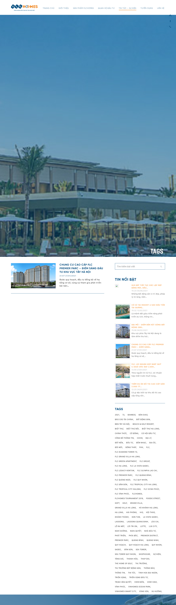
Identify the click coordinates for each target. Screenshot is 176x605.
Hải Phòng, (131, 512)
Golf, (125, 503)
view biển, (139, 582)
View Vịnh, (152, 582)
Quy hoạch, (120, 545)
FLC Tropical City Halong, (128, 489)
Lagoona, (119, 522)
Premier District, (149, 536)
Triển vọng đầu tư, (138, 577)
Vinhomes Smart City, (126, 591)
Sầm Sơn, (128, 549)
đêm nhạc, (141, 443)
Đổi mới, (119, 447)
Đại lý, (149, 438)
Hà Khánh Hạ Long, (148, 508)
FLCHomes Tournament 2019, (129, 498)
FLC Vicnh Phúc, (152, 489)
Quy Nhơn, (157, 545)
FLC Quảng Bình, (144, 475)
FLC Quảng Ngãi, (123, 480)
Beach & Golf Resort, (143, 424)
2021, (117, 415)
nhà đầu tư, (150, 531)
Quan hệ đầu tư (106, 8)
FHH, (141, 447)
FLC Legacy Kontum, (125, 470)
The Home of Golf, (124, 563)
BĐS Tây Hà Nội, (122, 424)
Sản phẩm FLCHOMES (83, 8)
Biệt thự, (119, 429)
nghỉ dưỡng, (121, 531)
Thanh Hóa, (132, 559)
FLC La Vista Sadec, (139, 466)
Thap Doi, (145, 559)
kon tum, (136, 517)
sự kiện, (157, 554)
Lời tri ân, (132, 526)
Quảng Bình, (138, 540)
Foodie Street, (153, 498)
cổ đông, (134, 433)
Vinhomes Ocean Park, (139, 587)
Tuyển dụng (147, 8)
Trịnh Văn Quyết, (123, 582)
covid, (140, 438)
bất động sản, (143, 419)
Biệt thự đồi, (133, 429)
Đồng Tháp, (131, 447)
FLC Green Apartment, (126, 461)
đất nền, (119, 443)
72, (123, 415)
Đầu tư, (130, 443)
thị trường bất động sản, (128, 568)
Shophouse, (145, 554)
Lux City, (153, 526)
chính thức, (121, 433)
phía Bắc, (133, 536)
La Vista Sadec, (150, 517)
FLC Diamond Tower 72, (126, 452)
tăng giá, (119, 559)
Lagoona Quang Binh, (138, 522)
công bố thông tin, (124, 438)
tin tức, (132, 573)
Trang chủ (48, 8)
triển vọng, (121, 577)
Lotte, (143, 526)
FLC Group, (145, 461)
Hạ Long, (119, 512)
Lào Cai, (155, 522)
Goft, (117, 503)
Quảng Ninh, (153, 540)
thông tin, (120, 573)
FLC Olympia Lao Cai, (147, 470)
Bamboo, (132, 415)
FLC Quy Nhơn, (141, 480)
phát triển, (120, 536)
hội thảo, (150, 512)
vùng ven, (144, 591)
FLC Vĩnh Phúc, (122, 494)
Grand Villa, (136, 503)
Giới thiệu (64, 8)
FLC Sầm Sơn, (121, 484)
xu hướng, (157, 591)
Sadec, (118, 549)
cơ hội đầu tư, (148, 433)
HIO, (142, 512)
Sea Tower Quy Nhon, (125, 554)
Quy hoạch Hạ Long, (139, 545)
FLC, (148, 447)
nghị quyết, (136, 531)
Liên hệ (160, 8)
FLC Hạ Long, (121, 466)
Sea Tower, (141, 549)
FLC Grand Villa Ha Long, (127, 457)
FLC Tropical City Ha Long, (143, 484)
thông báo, (149, 568)
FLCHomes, (137, 494)
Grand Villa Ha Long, (125, 508)
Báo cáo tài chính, (124, 419)
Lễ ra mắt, (120, 526)
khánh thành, (122, 517)
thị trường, (141, 563)
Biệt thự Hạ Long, (151, 429)
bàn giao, (143, 415)
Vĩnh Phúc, (120, 587)
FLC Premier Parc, (124, 475)
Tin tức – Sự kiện (127, 8)
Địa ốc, (152, 443)
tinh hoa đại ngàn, (148, 573)
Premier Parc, (122, 540)
